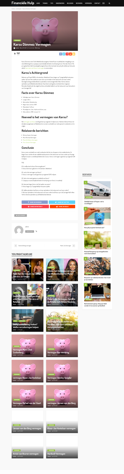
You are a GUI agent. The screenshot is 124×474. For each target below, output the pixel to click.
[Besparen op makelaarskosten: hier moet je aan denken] (97, 266)
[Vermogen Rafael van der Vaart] (27, 396)
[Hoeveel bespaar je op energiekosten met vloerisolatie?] (97, 240)
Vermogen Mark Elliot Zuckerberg (22, 351)
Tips (51, 3)
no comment (32, 48)
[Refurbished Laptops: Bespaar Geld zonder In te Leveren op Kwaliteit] (97, 292)
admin (17, 48)
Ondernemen (60, 3)
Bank (15, 321)
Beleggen (70, 3)
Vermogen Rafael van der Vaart (27, 403)
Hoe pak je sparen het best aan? (94, 228)
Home (38, 3)
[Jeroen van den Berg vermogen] (27, 421)
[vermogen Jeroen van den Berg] (62, 396)
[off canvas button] (103, 3)
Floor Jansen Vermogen (29, 142)
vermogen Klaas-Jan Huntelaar (27, 377)
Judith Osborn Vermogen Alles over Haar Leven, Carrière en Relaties (26, 299)
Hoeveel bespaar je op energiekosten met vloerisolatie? (96, 252)
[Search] (109, 3)
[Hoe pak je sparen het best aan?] (97, 216)
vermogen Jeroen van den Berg (61, 403)
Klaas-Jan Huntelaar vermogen (61, 428)
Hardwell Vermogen (56, 453)
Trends (45, 3)
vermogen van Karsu (29, 122)
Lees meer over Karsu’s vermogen (34, 68)
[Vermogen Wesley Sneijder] (62, 371)
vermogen (88, 3)
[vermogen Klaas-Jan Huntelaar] (27, 371)
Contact (97, 3)
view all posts (30, 231)
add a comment (21, 215)
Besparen (79, 3)
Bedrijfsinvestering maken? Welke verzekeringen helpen (26, 326)
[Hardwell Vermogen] (62, 447)
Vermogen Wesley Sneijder (59, 377)
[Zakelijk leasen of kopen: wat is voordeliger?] (97, 190)
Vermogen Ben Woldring (58, 352)
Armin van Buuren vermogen (25, 453)
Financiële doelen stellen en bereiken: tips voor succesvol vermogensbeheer (60, 324)
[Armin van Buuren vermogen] (27, 447)
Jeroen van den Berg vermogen (27, 428)
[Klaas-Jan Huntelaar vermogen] (62, 421)
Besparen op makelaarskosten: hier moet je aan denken (97, 278)
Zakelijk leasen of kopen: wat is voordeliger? (94, 202)
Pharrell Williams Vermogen (30, 140)
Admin (14, 279)
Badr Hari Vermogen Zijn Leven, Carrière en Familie (27, 275)
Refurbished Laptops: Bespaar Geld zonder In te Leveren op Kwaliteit (95, 305)
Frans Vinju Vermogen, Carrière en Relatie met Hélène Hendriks (61, 300)
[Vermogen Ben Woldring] (62, 345)
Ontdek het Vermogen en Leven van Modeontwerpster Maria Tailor (61, 273)
